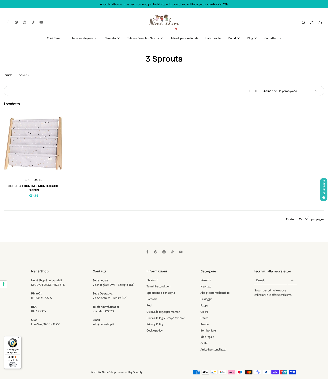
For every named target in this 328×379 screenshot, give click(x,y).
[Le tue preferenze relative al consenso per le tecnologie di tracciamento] (3, 284)
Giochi (204, 311)
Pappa (204, 305)
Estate (204, 318)
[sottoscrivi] (292, 280)
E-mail (260, 280)
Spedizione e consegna (161, 292)
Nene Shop (109, 372)
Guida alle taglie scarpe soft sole (166, 318)
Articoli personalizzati (213, 349)
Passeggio (206, 299)
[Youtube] (41, 22)
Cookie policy (155, 330)
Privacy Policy (155, 324)
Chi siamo (152, 280)
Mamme (205, 280)
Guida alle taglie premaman (163, 311)
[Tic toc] (33, 22)
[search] (303, 22)
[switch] (13, 364)
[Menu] (19, 338)
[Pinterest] (16, 22)
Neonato (205, 286)
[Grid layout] (255, 91)
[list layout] (250, 91)
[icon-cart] (320, 22)
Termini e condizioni (159, 286)
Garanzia (152, 299)
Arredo (204, 324)
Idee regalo (207, 337)
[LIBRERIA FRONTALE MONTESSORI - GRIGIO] (34, 144)
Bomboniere (208, 330)
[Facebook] (8, 22)
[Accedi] (312, 22)
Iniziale (8, 75)
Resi (149, 305)
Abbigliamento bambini (214, 292)
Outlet (204, 343)
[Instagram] (24, 22)
